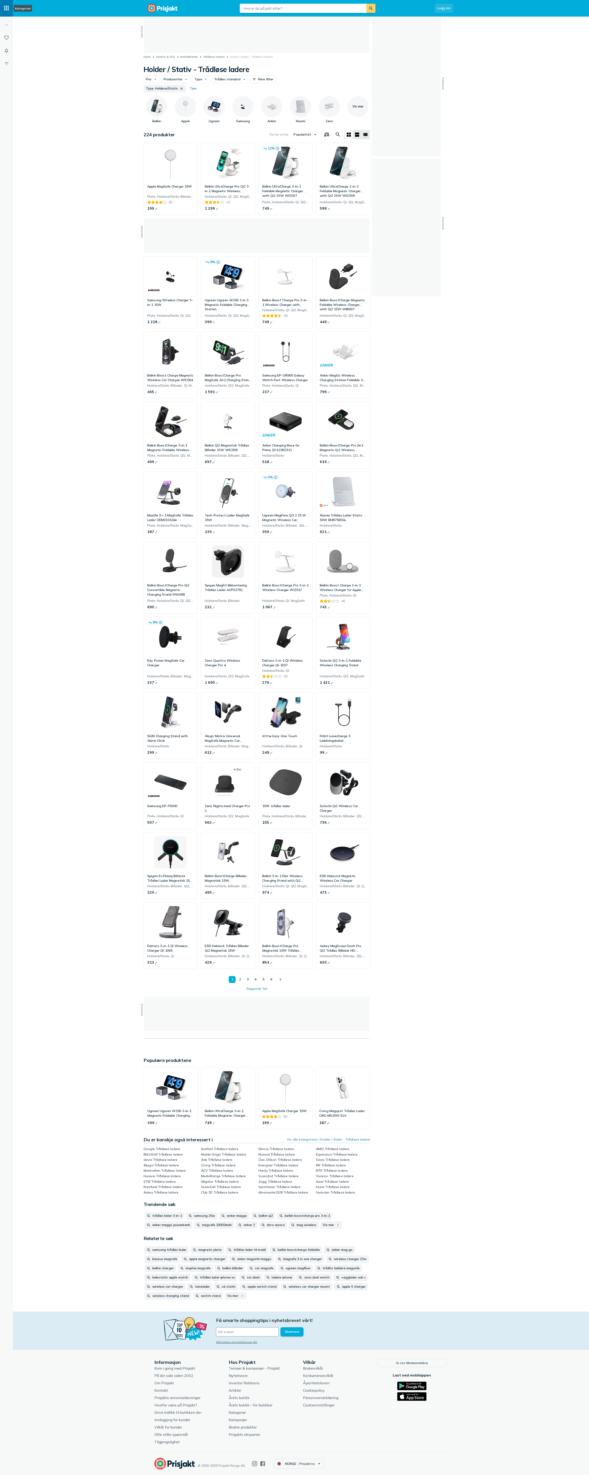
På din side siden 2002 (173, 1375)
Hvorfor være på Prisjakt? (175, 1405)
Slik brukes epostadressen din (236, 1342)
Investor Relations (244, 1383)
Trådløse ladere (214, 56)
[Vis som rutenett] (349, 134)
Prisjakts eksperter (244, 1434)
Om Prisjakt (164, 1383)
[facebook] (263, 1464)
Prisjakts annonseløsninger (177, 1397)
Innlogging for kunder (172, 1419)
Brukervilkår (313, 1368)
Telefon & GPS (165, 56)
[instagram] (254, 1464)
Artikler (235, 1390)
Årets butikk (239, 1397)
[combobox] (303, 8)
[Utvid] (6, 24)
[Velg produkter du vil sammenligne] (326, 134)
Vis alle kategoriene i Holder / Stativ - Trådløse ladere (328, 1139)
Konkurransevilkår (318, 1375)
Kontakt (161, 1390)
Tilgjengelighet (167, 1442)
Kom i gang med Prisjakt (174, 1368)
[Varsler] (6, 50)
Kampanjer (238, 1419)
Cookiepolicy (314, 1390)
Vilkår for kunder (168, 1427)
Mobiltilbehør (189, 56)
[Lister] (6, 37)
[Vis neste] (280, 979)
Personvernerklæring (320, 1397)
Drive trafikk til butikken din (177, 1412)
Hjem (147, 56)
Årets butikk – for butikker (250, 1405)
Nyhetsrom (238, 1375)
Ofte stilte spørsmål (171, 1434)
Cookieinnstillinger (319, 1405)
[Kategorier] (6, 8)
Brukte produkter (243, 1427)
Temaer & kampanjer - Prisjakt (254, 1368)
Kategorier (237, 1412)
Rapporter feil (257, 989)
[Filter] (6, 63)
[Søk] (370, 8)
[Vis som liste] (357, 134)
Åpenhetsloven (316, 1383)
